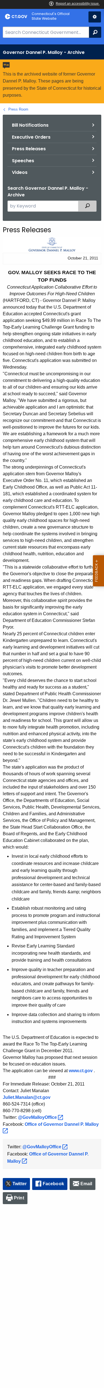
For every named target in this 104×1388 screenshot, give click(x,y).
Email (86, 1183)
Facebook (53, 1183)
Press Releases (29, 149)
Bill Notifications (30, 125)
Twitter (19, 1183)
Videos (19, 172)
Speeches (23, 160)
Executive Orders (31, 137)
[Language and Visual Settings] (94, 16)
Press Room (18, 109)
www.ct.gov (81, 1070)
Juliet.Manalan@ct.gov (26, 1097)
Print (19, 1198)
